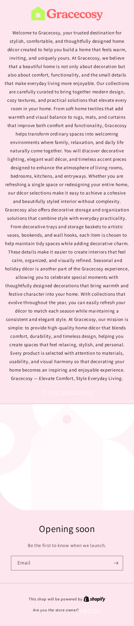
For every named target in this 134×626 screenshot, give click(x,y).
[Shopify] (94, 599)
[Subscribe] (116, 563)
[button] (67, 392)
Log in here (90, 610)
